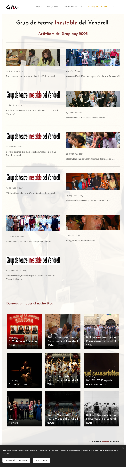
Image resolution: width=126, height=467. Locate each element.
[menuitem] (40, 7)
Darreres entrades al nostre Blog (29, 303)
